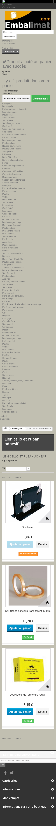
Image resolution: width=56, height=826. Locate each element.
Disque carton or (9, 177)
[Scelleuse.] (28, 502)
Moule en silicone (10, 389)
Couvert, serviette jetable (13, 282)
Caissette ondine (9, 214)
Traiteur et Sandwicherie (13, 267)
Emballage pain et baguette (14, 109)
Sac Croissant (8, 117)
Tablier (5, 395)
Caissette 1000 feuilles (12, 171)
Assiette (6, 279)
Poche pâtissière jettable (13, 188)
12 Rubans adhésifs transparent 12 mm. (28, 610)
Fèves (5, 163)
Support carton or (10, 183)
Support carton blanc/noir (13, 180)
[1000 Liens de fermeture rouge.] (28, 669)
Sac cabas (7, 132)
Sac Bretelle (7, 120)
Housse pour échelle (11, 146)
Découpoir (6, 383)
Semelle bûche (9, 236)
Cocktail (6, 301)
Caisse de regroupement (13, 129)
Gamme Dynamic (10, 358)
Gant (4, 372)
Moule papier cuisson (11, 149)
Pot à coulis (7, 239)
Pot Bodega (7, 298)
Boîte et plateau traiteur (12, 160)
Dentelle (6, 256)
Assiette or (7, 242)
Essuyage (6, 318)
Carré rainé (7, 126)
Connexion (7, 4)
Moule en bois (8, 143)
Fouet (4, 386)
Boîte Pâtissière (9, 157)
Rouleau (6, 378)
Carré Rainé (7, 208)
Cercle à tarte (8, 364)
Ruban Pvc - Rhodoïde (12, 259)
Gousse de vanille (10, 219)
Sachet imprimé (9, 112)
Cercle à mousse (10, 366)
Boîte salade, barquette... (13, 296)
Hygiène (6, 315)
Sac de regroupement (12, 123)
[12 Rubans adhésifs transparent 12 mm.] (28, 586)
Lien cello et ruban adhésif (14, 134)
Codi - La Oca (8, 321)
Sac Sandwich (8, 273)
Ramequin (6, 397)
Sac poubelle (8, 324)
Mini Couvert (8, 233)
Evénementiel (8, 341)
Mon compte (11, 798)
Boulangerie (7, 106)
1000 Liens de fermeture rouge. (28, 694)
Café (4, 313)
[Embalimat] (28, 20)
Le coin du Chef (9, 332)
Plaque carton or (9, 245)
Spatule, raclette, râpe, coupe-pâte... (18, 381)
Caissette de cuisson (11, 174)
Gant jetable (7, 327)
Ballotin (5, 250)
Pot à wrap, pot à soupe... (14, 307)
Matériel (5, 355)
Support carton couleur (12, 253)
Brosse (5, 392)
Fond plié (6, 185)
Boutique (6, 400)
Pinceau (6, 369)
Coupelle (6, 216)
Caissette (6, 168)
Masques (6, 330)
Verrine (5, 197)
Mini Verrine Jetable (11, 231)
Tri (3, 468)
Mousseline (7, 115)
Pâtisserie (6, 154)
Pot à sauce (7, 310)
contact (3, 416)
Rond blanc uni (9, 199)
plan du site (5, 419)
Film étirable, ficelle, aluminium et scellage (21, 304)
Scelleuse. (28, 527)
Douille (5, 361)
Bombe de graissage (11, 140)
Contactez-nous (9, 7)
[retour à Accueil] (6, 429)
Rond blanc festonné (11, 225)
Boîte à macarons (10, 248)
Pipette (5, 194)
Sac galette (7, 151)
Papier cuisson (9, 137)
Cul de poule (8, 375)
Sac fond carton (9, 412)
